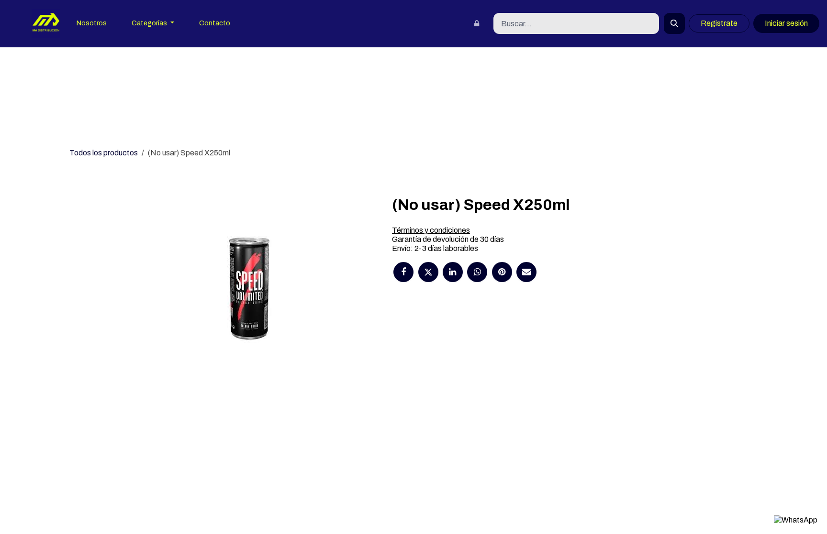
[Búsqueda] (674, 23)
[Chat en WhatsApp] (795, 519)
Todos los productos (103, 153)
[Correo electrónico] (526, 272)
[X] (428, 272)
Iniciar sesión (786, 23)
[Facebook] (403, 272)
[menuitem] (92, 24)
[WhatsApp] (477, 272)
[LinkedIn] (453, 272)
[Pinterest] (502, 272)
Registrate (719, 23)
